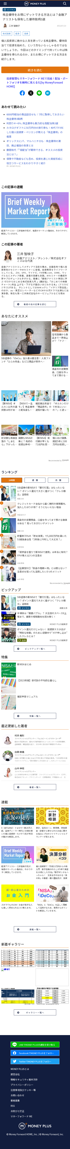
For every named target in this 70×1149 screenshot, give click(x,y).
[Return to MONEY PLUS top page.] (35, 3)
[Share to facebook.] (22, 93)
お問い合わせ (17, 1095)
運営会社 (15, 1074)
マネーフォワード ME (21, 1116)
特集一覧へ (35, 716)
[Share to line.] (39, 93)
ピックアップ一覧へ (35, 648)
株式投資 (7, 33)
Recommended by (55, 460)
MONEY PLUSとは (20, 1069)
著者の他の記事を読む (35, 304)
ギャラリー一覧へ (35, 1012)
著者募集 (15, 1100)
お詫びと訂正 (17, 1111)
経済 (17, 33)
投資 (26, 33)
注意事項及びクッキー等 (23, 1090)
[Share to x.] (30, 93)
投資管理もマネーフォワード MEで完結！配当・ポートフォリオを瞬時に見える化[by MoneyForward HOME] (37, 82)
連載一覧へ (35, 929)
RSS (13, 1105)
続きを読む (35, 70)
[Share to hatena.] (47, 93)
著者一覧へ (35, 787)
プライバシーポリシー (22, 1084)
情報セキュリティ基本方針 (24, 1079)
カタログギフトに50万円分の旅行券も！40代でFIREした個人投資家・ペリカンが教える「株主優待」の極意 (35, 132)
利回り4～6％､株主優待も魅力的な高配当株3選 (32, 123)
